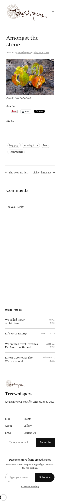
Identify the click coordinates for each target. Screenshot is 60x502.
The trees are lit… (18, 172)
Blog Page (38, 52)
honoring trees (31, 145)
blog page (14, 145)
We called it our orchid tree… (14, 321)
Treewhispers (16, 152)
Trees (46, 52)
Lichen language (42, 172)
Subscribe (45, 442)
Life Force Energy (16, 333)
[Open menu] (53, 12)
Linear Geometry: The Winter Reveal (18, 359)
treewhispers (24, 52)
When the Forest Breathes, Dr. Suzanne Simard (21, 345)
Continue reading (30, 486)
